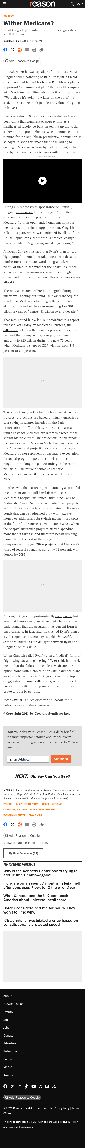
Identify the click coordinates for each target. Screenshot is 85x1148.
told (19, 77)
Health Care (35, 814)
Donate (8, 1035)
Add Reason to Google (24, 61)
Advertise (9, 1043)
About (7, 996)
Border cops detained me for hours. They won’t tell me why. (39, 910)
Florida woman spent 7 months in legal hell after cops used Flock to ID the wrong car (41, 885)
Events (8, 1012)
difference (10, 330)
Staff (6, 1019)
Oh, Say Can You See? (42, 776)
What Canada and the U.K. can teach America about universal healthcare (35, 897)
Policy (18, 804)
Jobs (6, 1027)
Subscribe (61, 759)
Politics (8, 16)
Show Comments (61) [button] (25, 853)
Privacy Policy (61, 1108)
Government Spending (42, 809)
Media (7, 1067)
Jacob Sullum (11, 41)
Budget (45, 804)
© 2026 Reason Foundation (19, 1108)
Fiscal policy (31, 804)
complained (63, 616)
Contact (8, 1059)
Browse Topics (13, 1004)
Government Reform (14, 814)
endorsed (50, 233)
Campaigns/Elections (15, 809)
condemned (24, 212)
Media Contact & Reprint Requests (25, 843)
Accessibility (45, 1108)
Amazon (8, 1075)
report (74, 320)
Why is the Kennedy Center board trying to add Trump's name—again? (40, 872)
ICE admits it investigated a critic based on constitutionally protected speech (40, 922)
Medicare (57, 804)
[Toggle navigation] (4, 4)
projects (50, 544)
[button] (80, 3)
